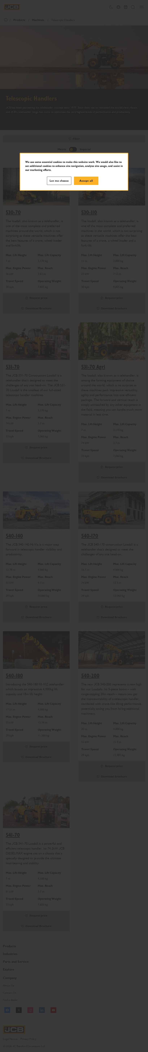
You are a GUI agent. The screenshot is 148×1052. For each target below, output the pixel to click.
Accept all (86, 180)
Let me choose (59, 180)
